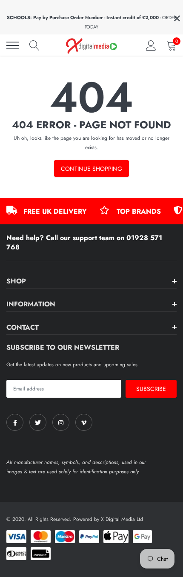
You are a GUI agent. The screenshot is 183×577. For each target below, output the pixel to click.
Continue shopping (91, 168)
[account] (151, 45)
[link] (14, 422)
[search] (34, 45)
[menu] (12, 45)
